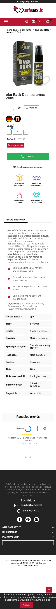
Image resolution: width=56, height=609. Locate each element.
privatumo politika (40, 599)
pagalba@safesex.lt (31, 505)
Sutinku (26, 605)
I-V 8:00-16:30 (31, 510)
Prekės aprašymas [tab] (15, 219)
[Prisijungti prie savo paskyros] (40, 21)
